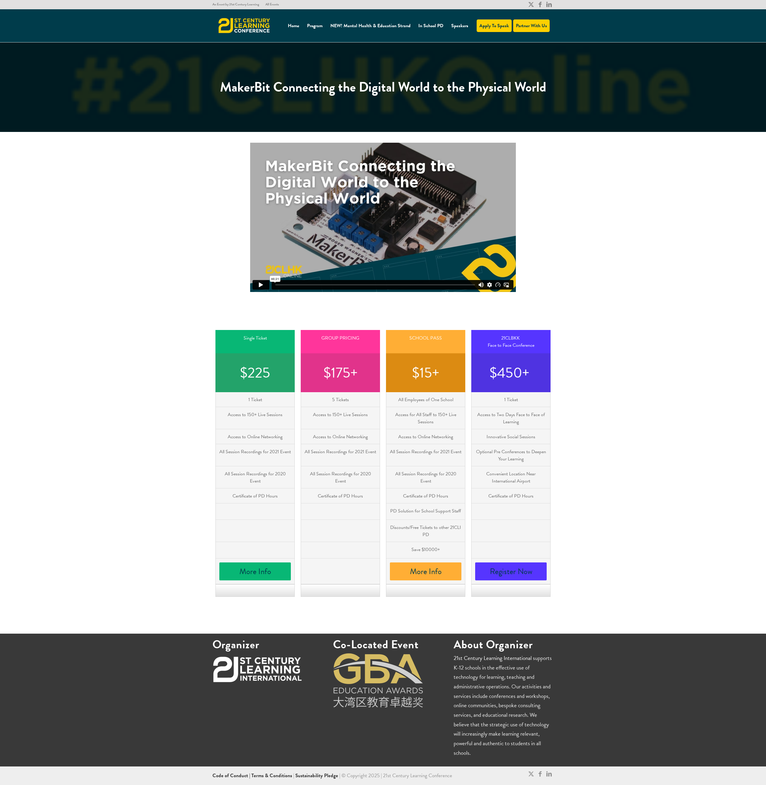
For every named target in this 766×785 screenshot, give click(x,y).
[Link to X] (531, 4)
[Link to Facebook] (540, 4)
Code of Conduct (230, 775)
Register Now (511, 571)
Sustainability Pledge (317, 775)
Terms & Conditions (271, 775)
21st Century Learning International (493, 658)
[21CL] (244, 25)
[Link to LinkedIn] (549, 4)
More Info (255, 571)
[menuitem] (237, 4)
